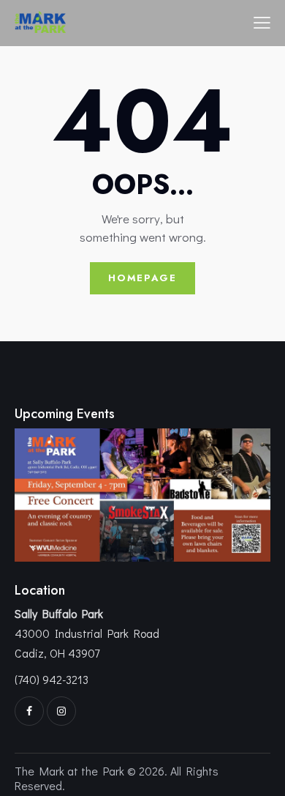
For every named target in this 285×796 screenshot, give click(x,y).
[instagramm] (61, 711)
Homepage (142, 278)
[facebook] (29, 711)
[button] (262, 21)
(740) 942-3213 (51, 679)
